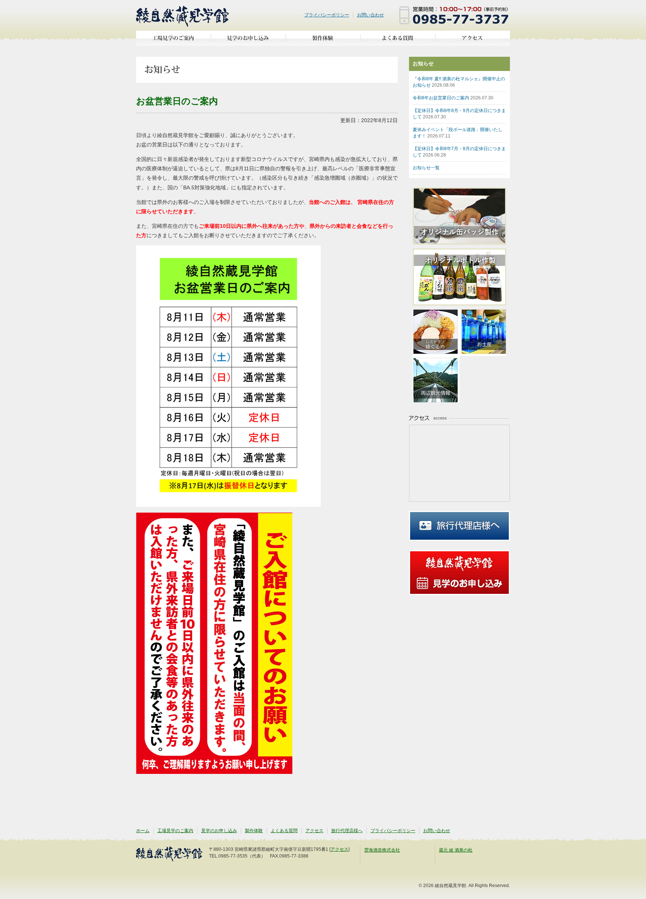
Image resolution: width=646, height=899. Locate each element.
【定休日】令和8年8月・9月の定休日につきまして (459, 114)
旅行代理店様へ (459, 526)
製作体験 (323, 41)
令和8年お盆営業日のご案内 (453, 97)
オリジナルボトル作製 (463, 277)
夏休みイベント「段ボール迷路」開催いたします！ (457, 133)
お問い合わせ (370, 15)
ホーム (143, 830)
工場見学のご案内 (173, 41)
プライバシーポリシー (326, 15)
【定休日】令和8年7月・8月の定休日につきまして (459, 152)
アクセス (472, 41)
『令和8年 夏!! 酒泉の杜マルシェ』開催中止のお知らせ (459, 82)
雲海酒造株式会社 (382, 850)
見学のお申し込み (248, 41)
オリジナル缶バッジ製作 (463, 216)
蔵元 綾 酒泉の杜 (456, 850)
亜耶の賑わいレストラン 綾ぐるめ (436, 332)
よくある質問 (397, 41)
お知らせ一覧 (426, 167)
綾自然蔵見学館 (183, 15)
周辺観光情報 (436, 379)
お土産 (482, 332)
